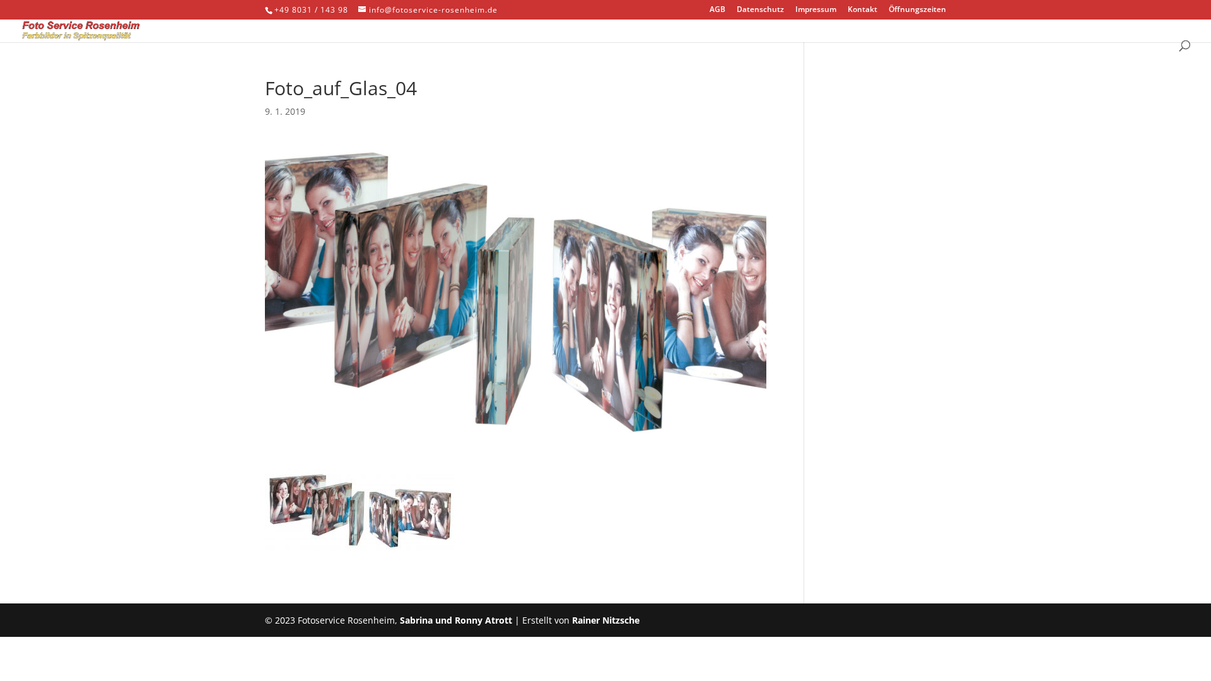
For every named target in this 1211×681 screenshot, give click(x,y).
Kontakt (862, 10)
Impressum (815, 10)
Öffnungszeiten (917, 10)
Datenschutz (760, 10)
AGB (717, 10)
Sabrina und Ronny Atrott (456, 620)
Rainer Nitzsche (606, 620)
